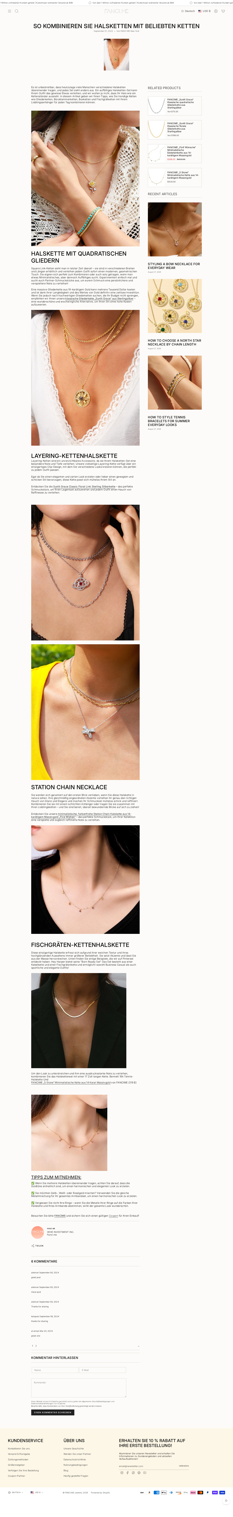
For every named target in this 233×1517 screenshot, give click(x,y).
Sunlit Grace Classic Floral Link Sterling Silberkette (84, 486)
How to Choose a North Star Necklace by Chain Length (174, 342)
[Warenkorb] (223, 11)
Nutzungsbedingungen (76, 1464)
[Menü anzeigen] (9, 11)
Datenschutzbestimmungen (42, 1404)
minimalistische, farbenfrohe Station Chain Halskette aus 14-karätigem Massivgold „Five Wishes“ (81, 815)
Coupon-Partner (16, 1475)
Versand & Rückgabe (19, 1454)
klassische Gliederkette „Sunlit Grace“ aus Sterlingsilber (99, 298)
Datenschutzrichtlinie (75, 1459)
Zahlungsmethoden (18, 1459)
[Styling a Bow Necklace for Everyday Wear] (175, 229)
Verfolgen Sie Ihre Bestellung (23, 1470)
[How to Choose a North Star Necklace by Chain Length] (175, 306)
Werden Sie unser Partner (77, 1454)
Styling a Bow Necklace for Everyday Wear (174, 266)
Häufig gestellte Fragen (76, 1475)
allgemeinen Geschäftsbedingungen (96, 1401)
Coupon (113, 1215)
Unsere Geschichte (74, 1448)
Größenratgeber (16, 1464)
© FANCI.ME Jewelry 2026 (75, 1492)
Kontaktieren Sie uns (19, 1448)
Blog (66, 1470)
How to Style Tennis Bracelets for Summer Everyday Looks (169, 421)
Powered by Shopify (100, 1492)
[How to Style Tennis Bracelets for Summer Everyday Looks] (175, 383)
